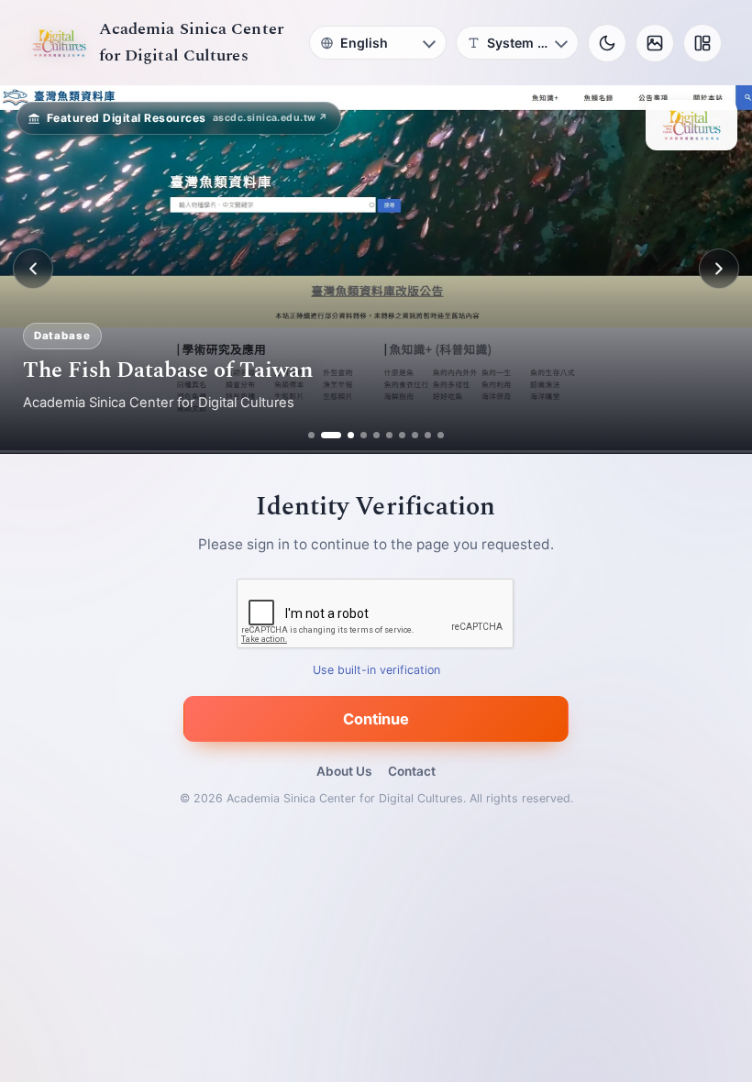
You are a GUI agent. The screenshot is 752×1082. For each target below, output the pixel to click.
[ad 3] (344, 435)
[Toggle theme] (607, 43)
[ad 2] (324, 435)
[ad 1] (311, 435)
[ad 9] (428, 435)
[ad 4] (363, 435)
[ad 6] (389, 435)
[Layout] (702, 43)
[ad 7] (402, 435)
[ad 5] (376, 435)
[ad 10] (440, 435)
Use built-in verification (376, 670)
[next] (719, 268)
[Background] (655, 43)
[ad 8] (415, 435)
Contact (412, 771)
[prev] (33, 268)
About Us (343, 771)
